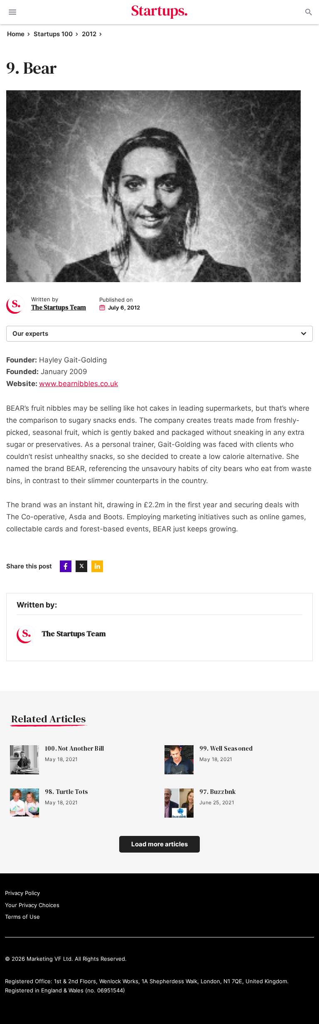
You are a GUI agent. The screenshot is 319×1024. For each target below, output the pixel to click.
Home (16, 34)
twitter (81, 566)
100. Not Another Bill (74, 748)
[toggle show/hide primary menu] (12, 12)
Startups (160, 12)
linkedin (97, 566)
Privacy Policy (22, 893)
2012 (89, 34)
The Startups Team (58, 307)
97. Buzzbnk (217, 792)
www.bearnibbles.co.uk (78, 383)
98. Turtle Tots (66, 792)
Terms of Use (22, 916)
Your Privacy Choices (32, 905)
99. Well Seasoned (226, 748)
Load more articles (159, 844)
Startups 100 (53, 34)
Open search (308, 12)
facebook (65, 566)
